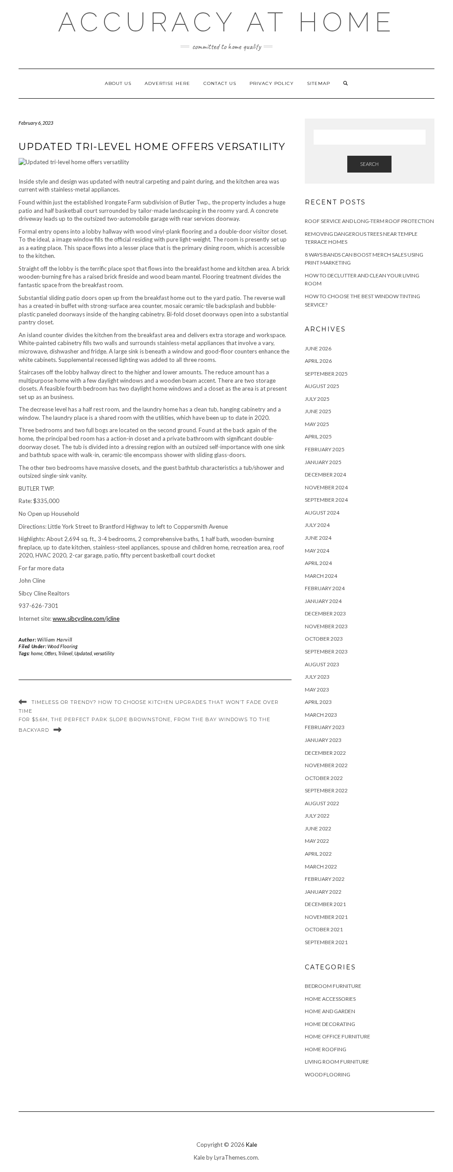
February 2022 (325, 879)
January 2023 (323, 740)
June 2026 (318, 348)
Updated (83, 653)
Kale (251, 1144)
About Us (118, 83)
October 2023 (324, 638)
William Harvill (55, 639)
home (36, 653)
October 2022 (324, 778)
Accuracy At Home (226, 22)
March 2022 (321, 866)
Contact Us (219, 83)
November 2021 (326, 917)
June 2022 (318, 828)
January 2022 (323, 891)
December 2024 (325, 474)
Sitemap (318, 83)
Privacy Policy (272, 83)
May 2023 (317, 689)
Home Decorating (330, 1024)
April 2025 (318, 436)
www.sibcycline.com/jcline (86, 618)
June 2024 (318, 537)
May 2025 (317, 424)
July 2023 (317, 676)
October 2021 (324, 929)
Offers (50, 653)
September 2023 (326, 651)
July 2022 (317, 815)
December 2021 (325, 904)
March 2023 (321, 714)
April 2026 (318, 360)
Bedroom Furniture (333, 986)
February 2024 (325, 588)
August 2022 (322, 803)
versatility (104, 653)
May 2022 (317, 841)
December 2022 (325, 752)
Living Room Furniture (337, 1061)
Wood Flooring (62, 646)
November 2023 (326, 626)
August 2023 (322, 664)
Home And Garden (330, 1011)
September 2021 (326, 942)
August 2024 (322, 512)
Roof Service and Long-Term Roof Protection (369, 221)
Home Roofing (325, 1049)
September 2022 (326, 790)
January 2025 (323, 462)
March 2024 (321, 576)
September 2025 (326, 373)
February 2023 (325, 727)
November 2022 (326, 765)
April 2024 (318, 563)
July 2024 (317, 525)
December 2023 (325, 613)
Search (369, 164)
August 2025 (322, 386)
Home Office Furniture (337, 1036)
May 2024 (317, 550)
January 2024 (323, 601)
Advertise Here (167, 83)
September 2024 (326, 499)
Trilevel (65, 653)
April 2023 (318, 702)
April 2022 (318, 853)
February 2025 (325, 449)
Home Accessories (330, 998)
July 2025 (317, 399)
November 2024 (326, 487)
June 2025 (318, 411)
